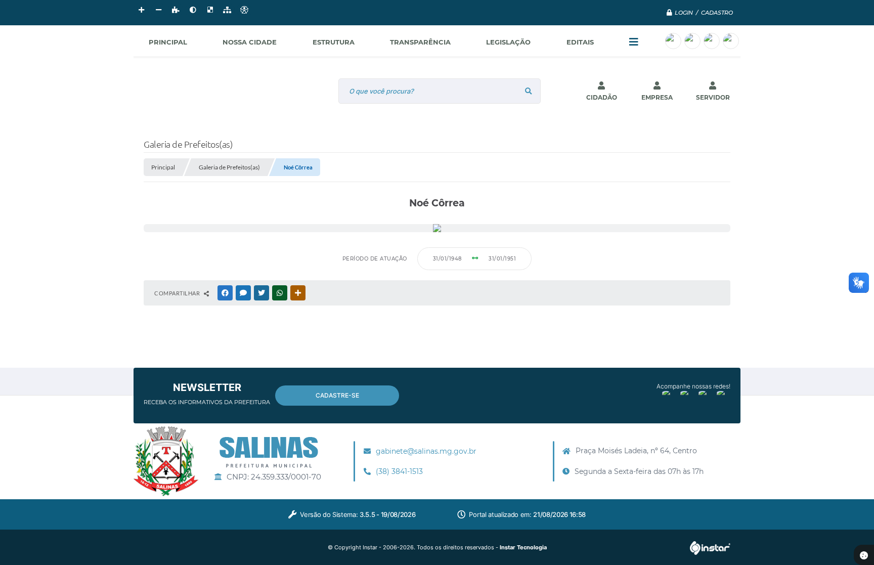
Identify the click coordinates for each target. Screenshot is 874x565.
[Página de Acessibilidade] (244, 10)
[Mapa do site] (227, 10)
